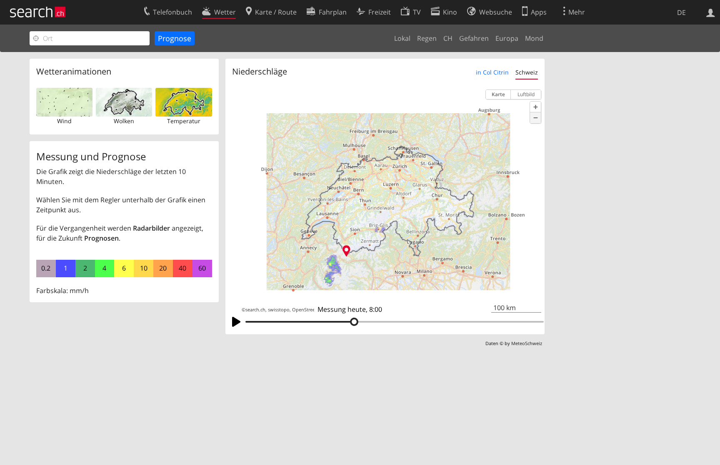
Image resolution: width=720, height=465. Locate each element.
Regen (427, 38)
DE (681, 12)
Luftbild (526, 94)
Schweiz (526, 72)
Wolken (124, 121)
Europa (506, 38)
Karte (498, 94)
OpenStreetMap (309, 310)
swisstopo (279, 310)
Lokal (402, 38)
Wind (64, 121)
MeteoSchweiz (526, 343)
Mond (534, 38)
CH (447, 38)
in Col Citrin (492, 72)
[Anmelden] (710, 12)
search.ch (255, 310)
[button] (535, 107)
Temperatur (183, 121)
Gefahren (474, 38)
